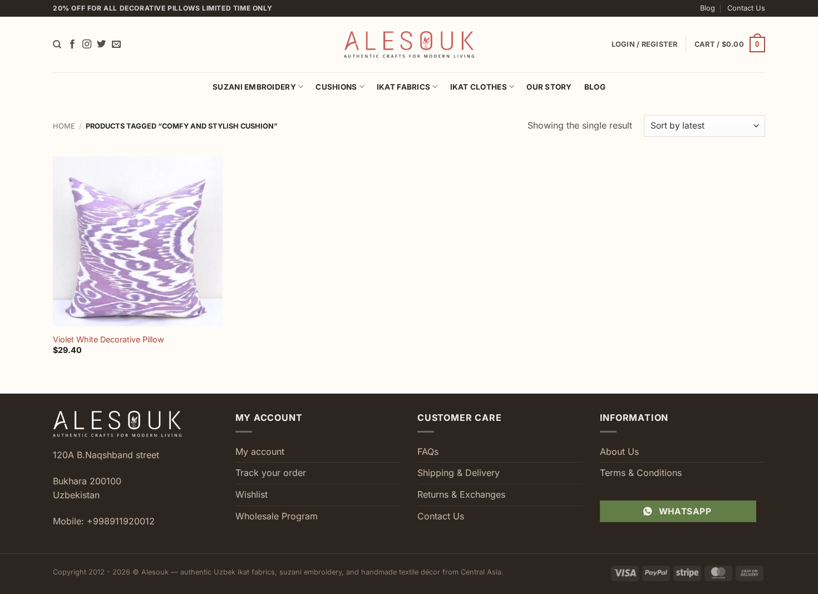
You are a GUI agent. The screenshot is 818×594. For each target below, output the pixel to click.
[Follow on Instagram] (86, 45)
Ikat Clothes (478, 86)
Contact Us (746, 8)
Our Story (548, 86)
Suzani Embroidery (254, 86)
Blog (707, 8)
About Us (619, 451)
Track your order (270, 472)
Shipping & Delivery (458, 472)
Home (64, 126)
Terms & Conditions (641, 472)
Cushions (336, 86)
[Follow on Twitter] (101, 45)
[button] (729, 44)
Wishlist (251, 494)
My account (259, 451)
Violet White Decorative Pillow (108, 339)
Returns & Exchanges (461, 494)
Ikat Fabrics (403, 86)
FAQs (427, 451)
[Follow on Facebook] (72, 45)
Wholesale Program (276, 516)
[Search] (57, 44)
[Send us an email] (116, 45)
